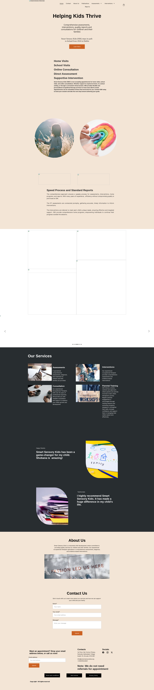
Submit (77, 633)
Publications (85, 3)
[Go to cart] (124, 5)
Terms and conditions (52, 675)
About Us (76, 3)
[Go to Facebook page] (103, 652)
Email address (33, 657)
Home (61, 3)
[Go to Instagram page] (107, 652)
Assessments (95, 3)
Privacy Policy (93, 675)
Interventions (109, 3)
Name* (55, 603)
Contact (68, 3)
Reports (87, 6)
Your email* (56, 612)
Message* (56, 620)
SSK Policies (74, 675)
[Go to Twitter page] (112, 652)
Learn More (77, 46)
